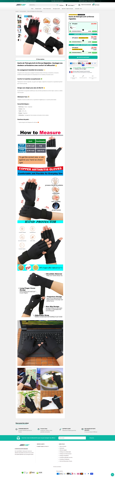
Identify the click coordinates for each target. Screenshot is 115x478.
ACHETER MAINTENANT (83, 57)
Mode (32, 8)
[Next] (101, 1)
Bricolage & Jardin (56, 8)
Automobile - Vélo (78, 8)
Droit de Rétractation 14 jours (66, 461)
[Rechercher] (57, 5)
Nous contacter (63, 446)
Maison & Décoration (47, 8)
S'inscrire (92, 437)
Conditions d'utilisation (64, 459)
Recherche (62, 448)
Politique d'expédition (64, 455)
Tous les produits (23, 11)
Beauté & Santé (38, 8)
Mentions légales (63, 450)
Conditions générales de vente (66, 457)
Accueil (17, 11)
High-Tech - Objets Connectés (67, 8)
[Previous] (14, 1)
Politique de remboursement (65, 453)
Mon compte (71, 5)
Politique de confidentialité (65, 451)
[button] (83, 27)
